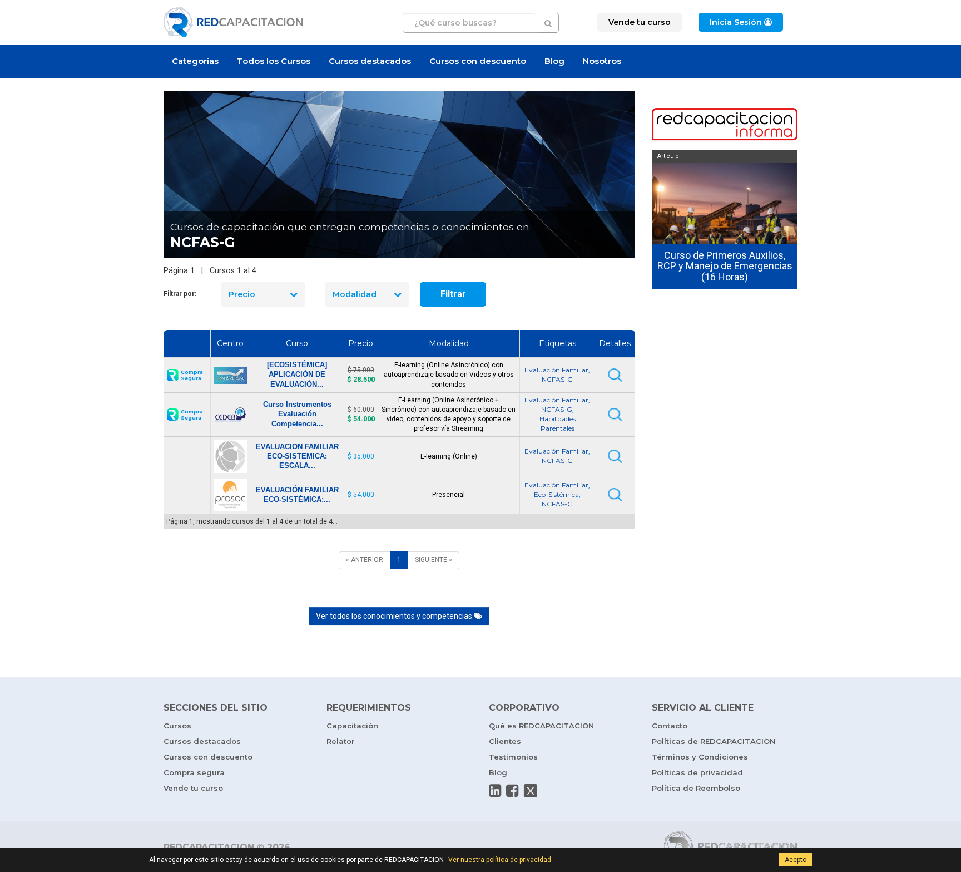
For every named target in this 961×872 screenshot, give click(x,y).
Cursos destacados (370, 61)
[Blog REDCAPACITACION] (725, 125)
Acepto (795, 860)
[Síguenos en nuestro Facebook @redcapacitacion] (512, 790)
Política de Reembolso (696, 788)
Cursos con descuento (477, 61)
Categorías (195, 61)
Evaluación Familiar (556, 370)
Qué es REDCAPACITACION (541, 725)
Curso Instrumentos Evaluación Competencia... (297, 413)
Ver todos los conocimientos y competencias (395, 616)
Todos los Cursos (273, 61)
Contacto (669, 725)
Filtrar (453, 294)
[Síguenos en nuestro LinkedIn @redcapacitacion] (495, 790)
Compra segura (194, 772)
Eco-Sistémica (556, 494)
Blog (554, 61)
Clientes (505, 741)
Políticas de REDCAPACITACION (713, 741)
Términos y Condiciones (700, 756)
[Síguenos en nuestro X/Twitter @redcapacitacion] (530, 790)
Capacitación (352, 725)
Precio (242, 294)
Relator (340, 741)
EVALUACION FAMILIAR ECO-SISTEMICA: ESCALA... (297, 456)
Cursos (177, 725)
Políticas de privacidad (697, 772)
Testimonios (513, 756)
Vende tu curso (193, 788)
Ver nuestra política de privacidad (499, 860)
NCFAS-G (557, 379)
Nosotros (602, 61)
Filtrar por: (180, 294)
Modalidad (355, 294)
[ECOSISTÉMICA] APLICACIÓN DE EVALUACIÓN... (297, 374)
